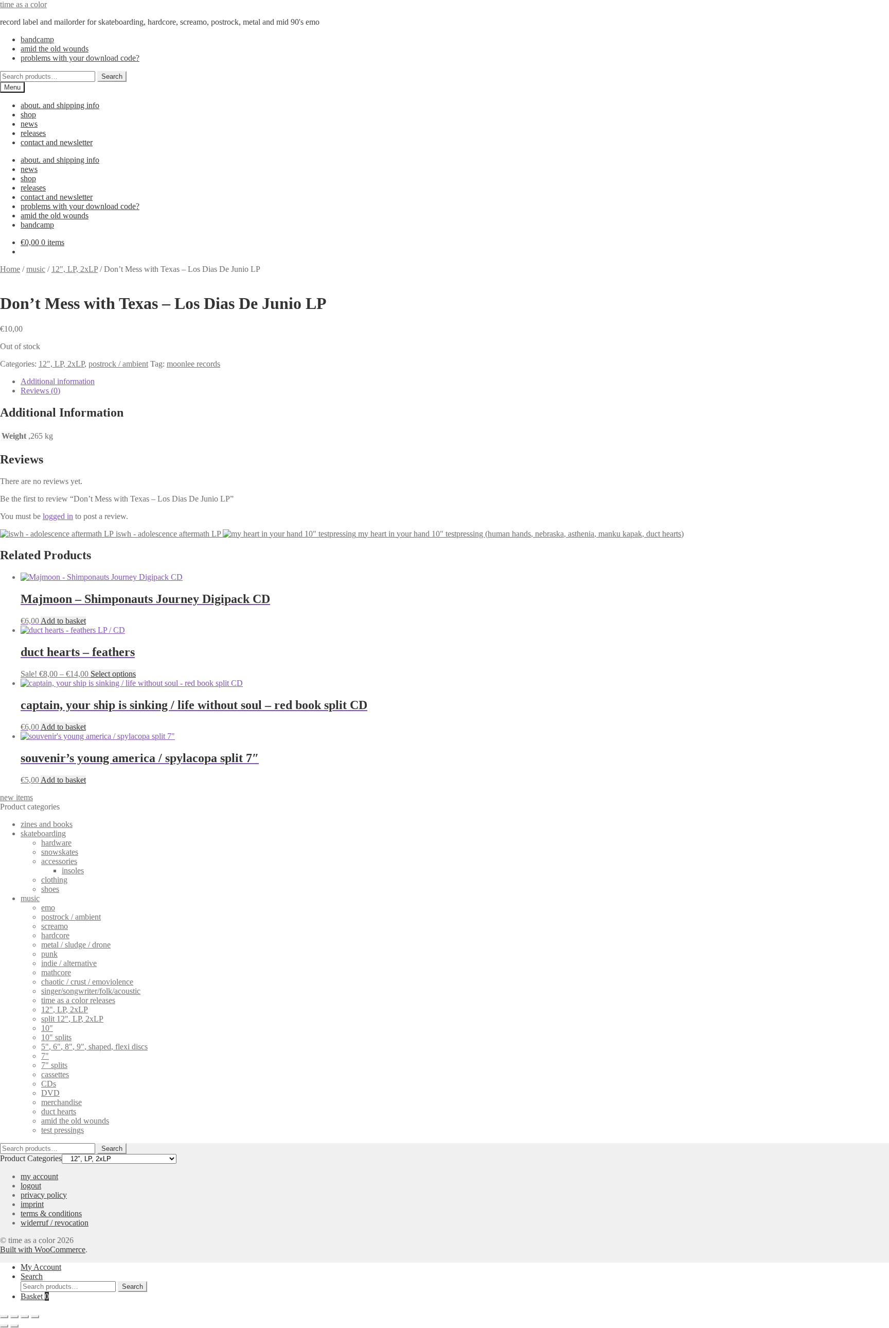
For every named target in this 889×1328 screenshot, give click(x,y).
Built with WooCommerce (42, 1249)
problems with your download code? (80, 58)
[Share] (25, 1316)
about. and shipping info (60, 105)
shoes (50, 889)
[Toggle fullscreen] (14, 1316)
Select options (113, 673)
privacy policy (44, 1195)
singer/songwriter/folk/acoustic (90, 991)
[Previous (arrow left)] (4, 1325)
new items (16, 797)
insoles (73, 870)
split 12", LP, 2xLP (72, 1018)
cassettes (55, 1074)
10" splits (56, 1037)
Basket (35, 1296)
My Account (41, 1267)
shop (28, 114)
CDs (48, 1083)
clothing (54, 879)
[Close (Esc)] (35, 1316)
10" (47, 1028)
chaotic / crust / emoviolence (87, 981)
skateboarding (43, 833)
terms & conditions (51, 1213)
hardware (56, 842)
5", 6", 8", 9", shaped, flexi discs (94, 1046)
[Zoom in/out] (4, 1316)
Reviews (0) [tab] (40, 390)
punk (49, 954)
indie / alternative (69, 963)
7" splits (54, 1065)
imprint (32, 1204)
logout (31, 1185)
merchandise (61, 1102)
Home (10, 269)
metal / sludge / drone (76, 944)
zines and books (47, 824)
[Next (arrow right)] (14, 1325)
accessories (59, 861)
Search (111, 76)
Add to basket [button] (63, 620)
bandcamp (37, 39)
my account (39, 1176)
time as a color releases (78, 1000)
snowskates (59, 852)
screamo (54, 926)
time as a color (23, 4)
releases (33, 133)
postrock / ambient (118, 363)
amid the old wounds (54, 48)
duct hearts (58, 1111)
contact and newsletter (57, 142)
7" (45, 1055)
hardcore (55, 935)
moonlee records (193, 363)
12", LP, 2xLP (74, 269)
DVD (50, 1093)
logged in (58, 516)
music (35, 269)
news (29, 123)
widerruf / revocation (54, 1222)
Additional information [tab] (58, 381)
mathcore (56, 972)
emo (48, 907)
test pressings (62, 1130)
